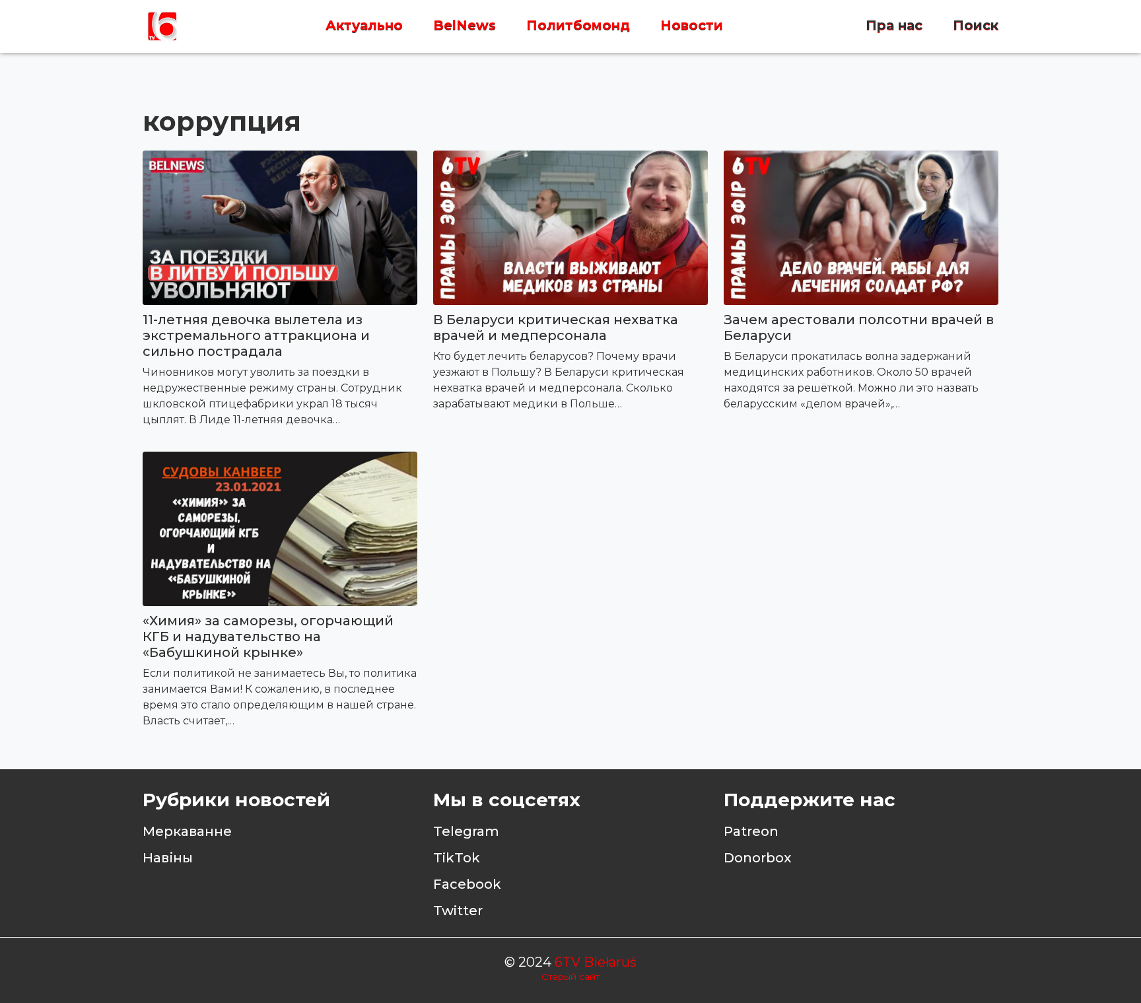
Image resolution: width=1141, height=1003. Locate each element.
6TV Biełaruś (596, 962)
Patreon (751, 831)
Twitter (458, 910)
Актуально (364, 26)
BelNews (464, 26)
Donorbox (757, 858)
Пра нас (894, 26)
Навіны (168, 858)
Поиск (975, 26)
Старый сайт (570, 976)
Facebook (467, 884)
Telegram (466, 831)
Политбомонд (578, 26)
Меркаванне (187, 831)
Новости (691, 26)
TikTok (456, 858)
